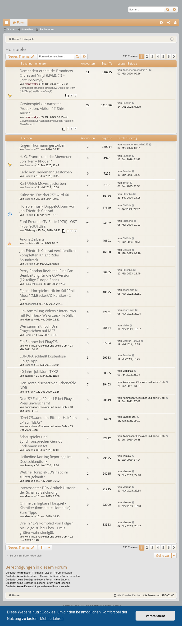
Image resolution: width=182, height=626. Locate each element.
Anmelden (27, 29)
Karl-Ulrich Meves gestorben (43, 183)
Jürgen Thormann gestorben (42, 145)
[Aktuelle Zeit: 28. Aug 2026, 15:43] (171, 39)
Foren (21, 22)
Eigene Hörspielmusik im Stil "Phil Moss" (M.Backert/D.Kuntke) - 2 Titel (47, 295)
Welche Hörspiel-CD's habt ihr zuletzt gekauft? (44, 474)
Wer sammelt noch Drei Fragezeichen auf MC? (39, 328)
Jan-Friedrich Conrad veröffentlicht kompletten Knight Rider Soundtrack (48, 255)
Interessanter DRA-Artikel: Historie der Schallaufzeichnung (48, 490)
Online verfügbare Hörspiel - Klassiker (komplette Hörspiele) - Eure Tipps (46, 508)
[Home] (19, 9)
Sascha (127, 103)
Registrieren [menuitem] (176, 23)
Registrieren (47, 29)
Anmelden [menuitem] (169, 23)
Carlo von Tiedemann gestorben (46, 172)
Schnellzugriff (7, 23)
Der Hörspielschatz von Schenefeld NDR (48, 385)
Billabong (128, 220)
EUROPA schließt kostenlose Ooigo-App (43, 358)
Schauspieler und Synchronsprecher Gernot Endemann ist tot (41, 441)
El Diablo (127, 194)
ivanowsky (31, 84)
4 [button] (158, 56)
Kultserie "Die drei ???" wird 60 (44, 194)
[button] (174, 56)
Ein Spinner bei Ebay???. (39, 341)
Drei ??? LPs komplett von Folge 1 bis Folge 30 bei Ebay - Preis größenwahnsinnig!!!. (47, 528)
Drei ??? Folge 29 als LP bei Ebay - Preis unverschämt (47, 400)
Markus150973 (131, 340)
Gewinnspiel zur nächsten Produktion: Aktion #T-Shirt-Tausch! (43, 108)
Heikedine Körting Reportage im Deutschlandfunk (46, 459)
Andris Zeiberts (32, 239)
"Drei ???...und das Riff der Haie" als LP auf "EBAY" (48, 419)
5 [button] (163, 56)
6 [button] (169, 56)
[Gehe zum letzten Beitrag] (150, 70)
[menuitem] (161, 22)
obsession (30, 303)
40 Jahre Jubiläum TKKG (39, 371)
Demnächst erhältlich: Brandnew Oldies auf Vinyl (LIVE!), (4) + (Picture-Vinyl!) (46, 75)
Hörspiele (15, 49)
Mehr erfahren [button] (52, 619)
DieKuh (29, 214)
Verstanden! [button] (155, 616)
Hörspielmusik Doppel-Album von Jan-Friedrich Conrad (47, 208)
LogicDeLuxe (32, 284)
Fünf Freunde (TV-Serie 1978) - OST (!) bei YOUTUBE (48, 223)
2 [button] (147, 56)
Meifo (126, 325)
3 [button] (152, 56)
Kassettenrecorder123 (135, 70)
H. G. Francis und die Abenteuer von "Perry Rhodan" (46, 158)
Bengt (126, 182)
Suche (10, 29)
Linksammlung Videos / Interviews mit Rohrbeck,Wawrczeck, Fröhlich (48, 313)
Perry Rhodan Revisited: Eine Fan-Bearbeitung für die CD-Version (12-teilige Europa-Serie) (47, 275)
